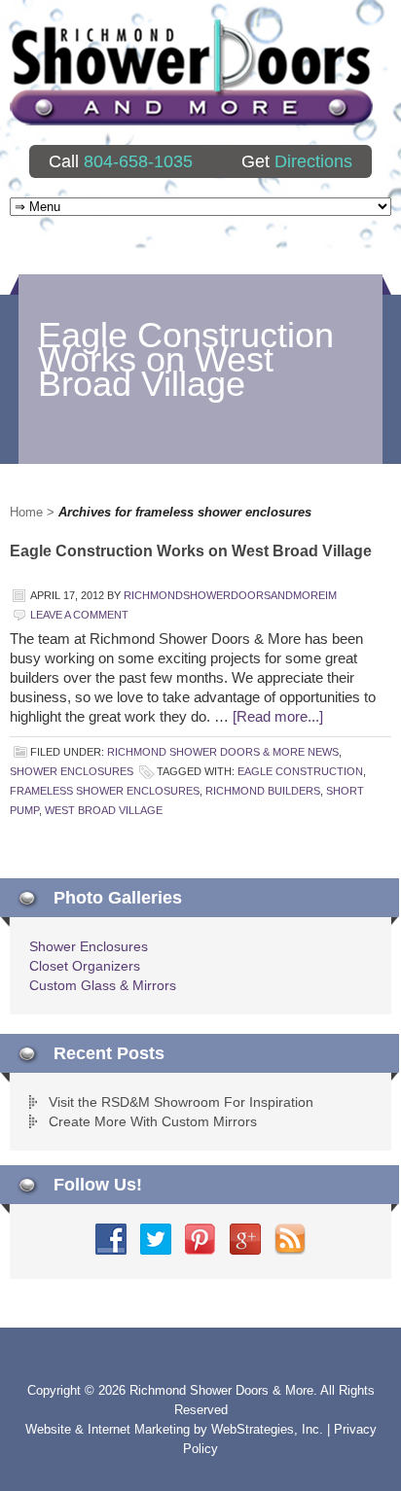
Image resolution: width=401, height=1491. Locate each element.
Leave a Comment (79, 615)
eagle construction (300, 771)
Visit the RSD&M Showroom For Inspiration (181, 1102)
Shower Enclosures (71, 771)
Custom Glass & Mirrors (102, 985)
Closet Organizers (84, 966)
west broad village (104, 810)
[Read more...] (278, 716)
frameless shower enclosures (105, 791)
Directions (313, 161)
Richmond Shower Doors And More (191, 72)
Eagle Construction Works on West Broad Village (191, 551)
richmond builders (262, 791)
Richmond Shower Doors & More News (223, 752)
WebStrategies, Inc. (269, 1429)
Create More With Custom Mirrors (153, 1121)
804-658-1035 (138, 161)
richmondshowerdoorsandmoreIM (230, 595)
